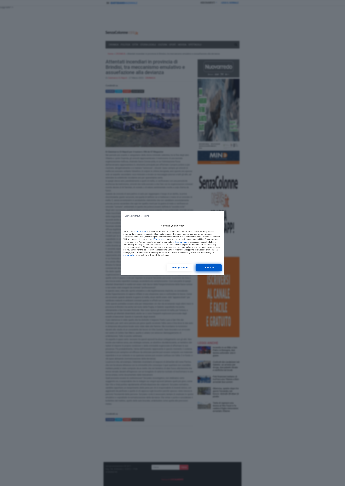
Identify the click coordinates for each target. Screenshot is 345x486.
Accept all (209, 267)
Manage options (180, 267)
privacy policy (129, 255)
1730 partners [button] (140, 231)
